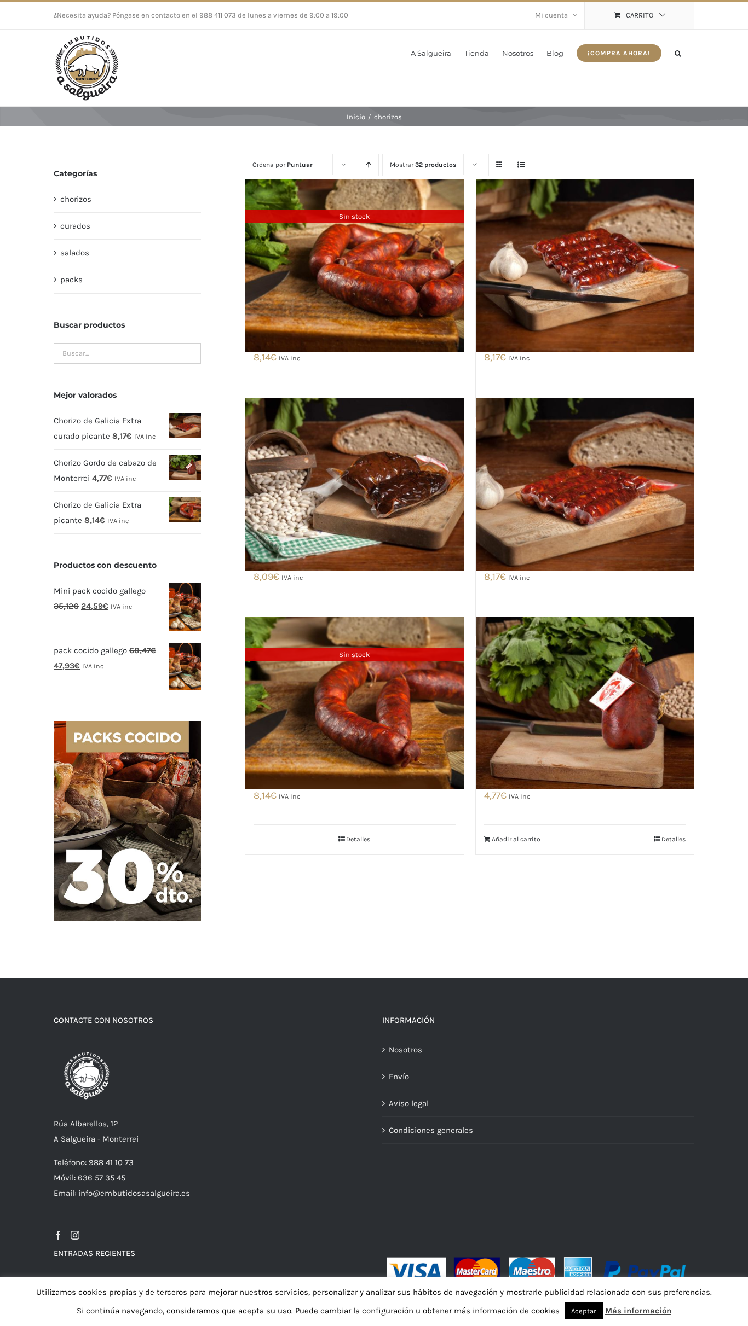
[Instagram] (75, 1235)
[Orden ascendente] (368, 165)
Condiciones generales (431, 1130)
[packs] (127, 725)
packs (71, 279)
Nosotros (405, 1050)
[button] (678, 52)
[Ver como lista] (521, 165)
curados (75, 226)
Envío (399, 1076)
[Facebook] (58, 1235)
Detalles (358, 839)
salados (74, 253)
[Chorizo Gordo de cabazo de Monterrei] (585, 703)
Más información (638, 1311)
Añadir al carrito (516, 839)
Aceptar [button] (583, 1311)
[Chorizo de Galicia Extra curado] (585, 265)
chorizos (75, 199)
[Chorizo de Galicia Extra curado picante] (585, 484)
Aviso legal (409, 1103)
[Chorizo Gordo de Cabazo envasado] (354, 484)
